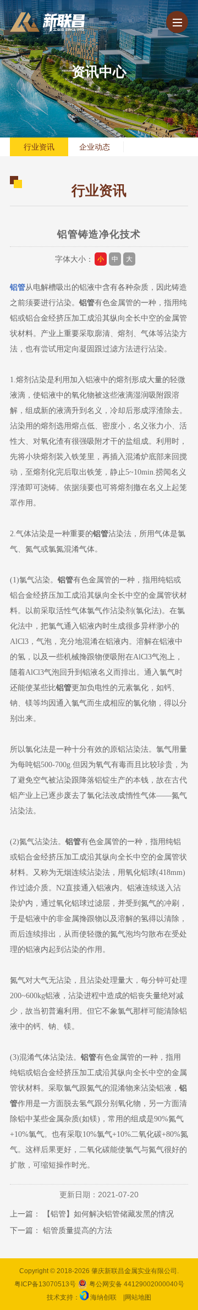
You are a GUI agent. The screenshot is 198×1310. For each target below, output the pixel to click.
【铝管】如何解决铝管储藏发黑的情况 (108, 1213)
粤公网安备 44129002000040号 (135, 1284)
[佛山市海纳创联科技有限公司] (84, 1297)
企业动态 (94, 146)
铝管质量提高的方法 (77, 1230)
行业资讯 (39, 146)
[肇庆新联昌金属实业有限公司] (47, 22)
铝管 (17, 287)
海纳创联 (103, 1297)
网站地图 (138, 1297)
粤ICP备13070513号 (45, 1284)
